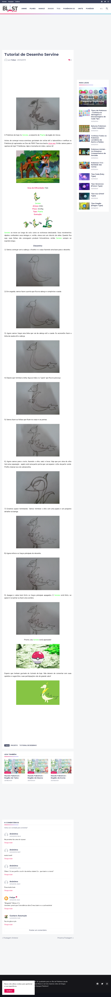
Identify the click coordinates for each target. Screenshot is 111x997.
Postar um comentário (38, 930)
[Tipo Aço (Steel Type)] (84, 196)
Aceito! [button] (9, 991)
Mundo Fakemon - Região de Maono (36, 777)
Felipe (12, 897)
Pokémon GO (69, 9)
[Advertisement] (55, 32)
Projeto (14, 745)
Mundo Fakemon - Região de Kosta (59, 777)
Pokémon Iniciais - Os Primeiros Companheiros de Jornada (98, 152)
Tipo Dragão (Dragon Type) (97, 204)
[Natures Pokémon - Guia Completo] (84, 128)
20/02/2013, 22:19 (15, 868)
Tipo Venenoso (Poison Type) (97, 185)
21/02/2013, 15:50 (15, 900)
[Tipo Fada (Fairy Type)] (84, 176)
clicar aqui (52, 143)
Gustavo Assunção (18, 916)
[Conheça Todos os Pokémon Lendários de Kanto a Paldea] (84, 138)
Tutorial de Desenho (28, 745)
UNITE (80, 9)
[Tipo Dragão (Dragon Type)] (84, 206)
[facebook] (101, 1)
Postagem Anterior (10, 938)
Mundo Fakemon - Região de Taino (12, 777)
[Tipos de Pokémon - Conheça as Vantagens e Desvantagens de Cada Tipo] (84, 113)
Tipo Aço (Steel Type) (97, 195)
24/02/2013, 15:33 (15, 918)
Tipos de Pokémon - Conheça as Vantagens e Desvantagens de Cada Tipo (99, 115)
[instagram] (108, 1)
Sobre (17, 1)
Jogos (51, 9)
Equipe (10, 1)
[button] (102, 9)
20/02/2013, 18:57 (15, 852)
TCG (58, 9)
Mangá (42, 9)
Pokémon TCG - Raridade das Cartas (97, 165)
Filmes (33, 9)
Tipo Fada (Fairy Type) (97, 175)
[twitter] (105, 1)
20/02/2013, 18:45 (15, 836)
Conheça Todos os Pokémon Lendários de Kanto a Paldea (99, 139)
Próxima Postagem (64, 938)
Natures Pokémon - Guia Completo (98, 127)
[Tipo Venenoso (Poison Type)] (84, 186)
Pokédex (90, 9)
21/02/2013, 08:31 (15, 884)
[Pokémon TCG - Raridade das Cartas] (84, 165)
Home (4, 1)
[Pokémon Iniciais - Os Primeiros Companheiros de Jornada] (84, 151)
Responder (8, 843)
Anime (24, 9)
